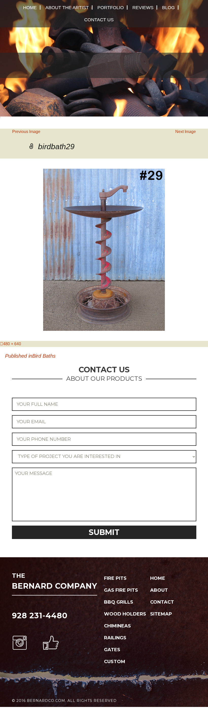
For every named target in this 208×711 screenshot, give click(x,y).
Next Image (185, 131)
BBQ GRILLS (118, 602)
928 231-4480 (39, 615)
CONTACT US (99, 19)
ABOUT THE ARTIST (67, 7)
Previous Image (26, 131)
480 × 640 (12, 344)
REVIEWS (142, 7)
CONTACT (162, 602)
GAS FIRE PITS (121, 590)
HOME (30, 7)
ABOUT (159, 590)
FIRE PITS (115, 578)
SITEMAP (161, 614)
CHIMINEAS (117, 626)
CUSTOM (114, 661)
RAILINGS (115, 638)
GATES (112, 649)
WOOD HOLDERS (125, 614)
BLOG (168, 7)
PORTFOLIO (110, 7)
